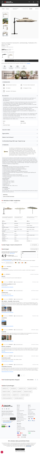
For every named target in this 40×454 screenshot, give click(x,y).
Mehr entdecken (30, 379)
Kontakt (18, 409)
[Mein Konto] (33, 2)
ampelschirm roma (22, 388)
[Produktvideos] (5, 21)
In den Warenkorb (7, 219)
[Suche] (37, 5)
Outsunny (22, 121)
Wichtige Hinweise (20, 413)
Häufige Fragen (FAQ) (20, 410)
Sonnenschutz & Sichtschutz (15, 9)
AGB (10, 421)
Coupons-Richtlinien (20, 417)
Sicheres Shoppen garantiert (22, 414)
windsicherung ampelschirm (7, 398)
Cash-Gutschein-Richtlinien (21, 418)
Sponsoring (19, 421)
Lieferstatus (19, 425)
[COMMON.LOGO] (8, 2)
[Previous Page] (16, 375)
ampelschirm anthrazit (6, 394)
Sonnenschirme (25, 8)
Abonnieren (13, 418)
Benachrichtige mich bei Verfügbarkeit (22, 60)
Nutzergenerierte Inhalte (21, 429)
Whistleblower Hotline (31, 414)
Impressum (30, 410)
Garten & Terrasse (7, 9)
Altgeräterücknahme (20, 420)
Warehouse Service (20, 416)
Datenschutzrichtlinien (6, 422)
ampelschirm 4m (5, 388)
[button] (20, 95)
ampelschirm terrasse (27, 391)
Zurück (3, 8)
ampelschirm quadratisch (17, 391)
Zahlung (18, 406)
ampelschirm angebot (25, 394)
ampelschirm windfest (6, 391)
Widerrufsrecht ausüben (21, 427)
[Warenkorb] (37, 2)
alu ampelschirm (13, 388)
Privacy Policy (28, 446)
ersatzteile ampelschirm (19, 398)
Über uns (29, 406)
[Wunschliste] (29, 2)
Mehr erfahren (12, 253)
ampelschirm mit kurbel (32, 388)
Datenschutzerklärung (31, 409)
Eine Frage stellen (34, 244)
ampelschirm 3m (15, 394)
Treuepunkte (19, 426)
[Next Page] (24, 375)
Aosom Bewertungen (31, 413)
